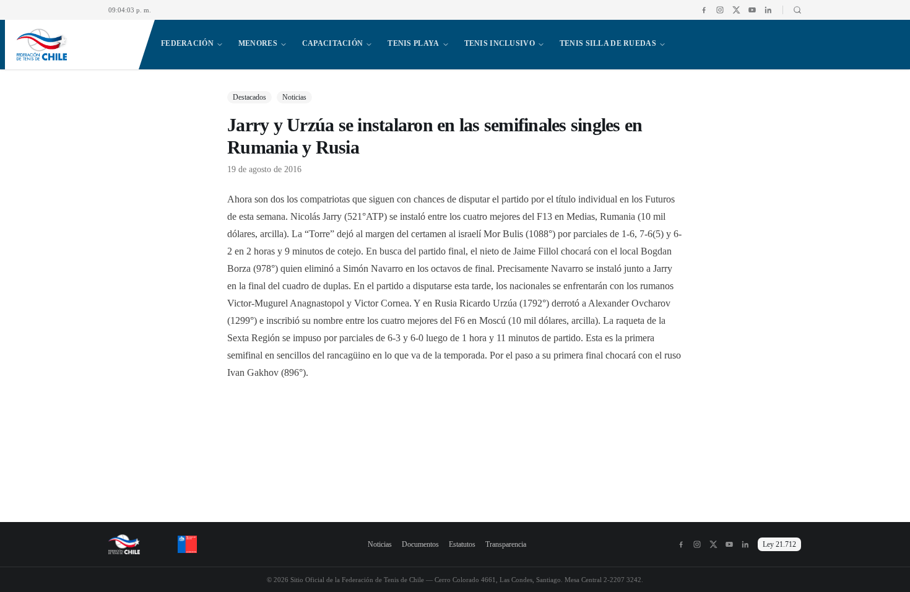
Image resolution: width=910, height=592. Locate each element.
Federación (187, 43)
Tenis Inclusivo (499, 43)
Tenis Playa (413, 43)
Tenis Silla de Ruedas (608, 43)
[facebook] (704, 10)
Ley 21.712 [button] (779, 544)
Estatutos (462, 544)
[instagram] (720, 10)
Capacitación (332, 43)
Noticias (380, 544)
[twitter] (736, 10)
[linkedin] (768, 10)
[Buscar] (792, 10)
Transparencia (505, 544)
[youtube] (752, 10)
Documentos (420, 544)
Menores (257, 43)
